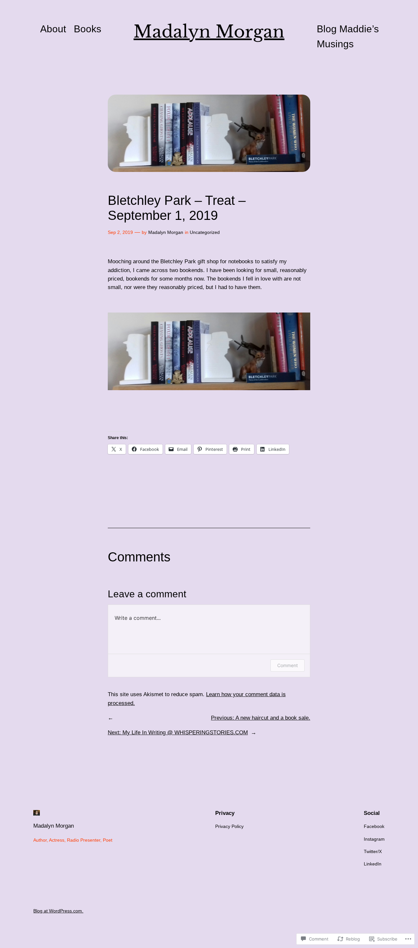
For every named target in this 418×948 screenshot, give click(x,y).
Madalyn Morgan (209, 31)
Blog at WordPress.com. (58, 910)
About (53, 28)
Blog (327, 28)
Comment (287, 665)
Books (87, 28)
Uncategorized (205, 232)
